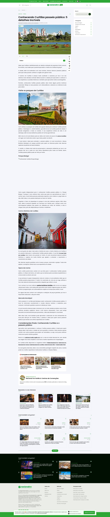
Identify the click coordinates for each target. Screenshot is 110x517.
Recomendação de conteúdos (75, 513)
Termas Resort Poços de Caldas (79, 498)
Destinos (46, 492)
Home (46, 488)
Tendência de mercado (80, 24)
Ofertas (46, 496)
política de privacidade (42, 513)
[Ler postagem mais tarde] (70, 14)
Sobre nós (47, 490)
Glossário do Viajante (55, 1)
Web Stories (45, 1)
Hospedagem (78, 29)
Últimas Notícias (33, 1)
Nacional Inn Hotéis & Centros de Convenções (28, 23)
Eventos (20, 14)
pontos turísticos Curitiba (44, 285)
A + (20, 56)
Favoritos (64, 1)
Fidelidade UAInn (48, 494)
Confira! (22, 383)
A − (23, 56)
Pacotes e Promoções (61, 503)
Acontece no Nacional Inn (80, 34)
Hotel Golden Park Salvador (78, 494)
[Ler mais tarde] (34, 394)
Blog (40, 1)
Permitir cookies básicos (74, 511)
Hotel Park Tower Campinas (79, 492)
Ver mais (55, 450)
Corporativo (77, 32)
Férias (24, 14)
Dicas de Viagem (78, 22)
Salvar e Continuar (89, 512)
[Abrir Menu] (19, 5)
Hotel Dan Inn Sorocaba (78, 490)
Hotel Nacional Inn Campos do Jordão (81, 499)
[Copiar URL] (69, 70)
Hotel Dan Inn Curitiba (77, 488)
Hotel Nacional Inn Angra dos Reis (80, 496)
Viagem (76, 26)
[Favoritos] (87, 5)
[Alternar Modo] (27, 56)
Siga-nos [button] (71, 1)
